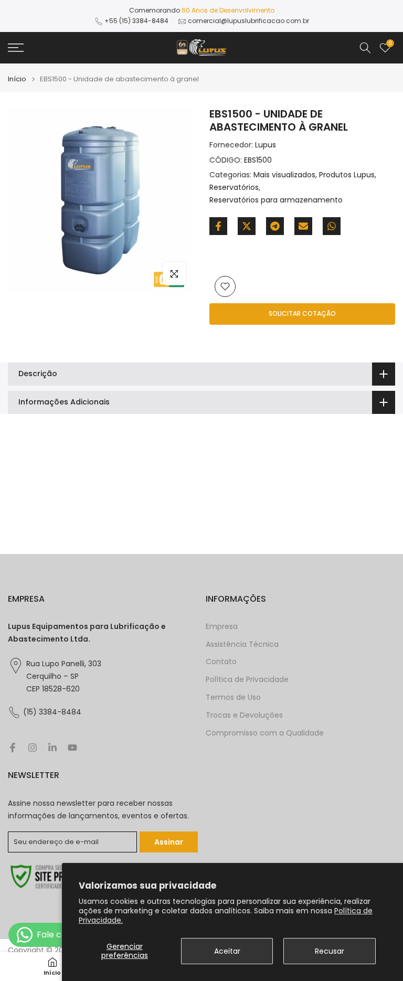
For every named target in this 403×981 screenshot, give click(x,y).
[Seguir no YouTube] (72, 747)
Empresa (222, 627)
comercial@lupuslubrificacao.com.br (248, 20)
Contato (221, 662)
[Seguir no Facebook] (12, 747)
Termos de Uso (233, 697)
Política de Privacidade (247, 680)
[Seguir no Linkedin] (52, 747)
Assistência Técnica (242, 644)
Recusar (329, 951)
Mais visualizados (284, 174)
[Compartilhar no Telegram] (275, 226)
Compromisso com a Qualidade (265, 733)
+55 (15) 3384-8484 (136, 20)
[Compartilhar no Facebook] (218, 226)
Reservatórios (234, 187)
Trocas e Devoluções (244, 715)
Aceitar (227, 951)
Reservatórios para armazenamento (276, 200)
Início (17, 79)
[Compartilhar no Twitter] (247, 226)
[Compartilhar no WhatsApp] (332, 226)
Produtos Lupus (347, 174)
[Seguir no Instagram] (32, 747)
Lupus (265, 145)
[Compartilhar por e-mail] (303, 226)
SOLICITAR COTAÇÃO (302, 313)
